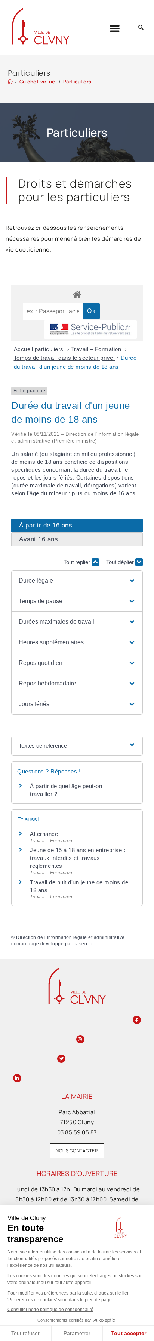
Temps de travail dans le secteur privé (64, 358)
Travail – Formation (97, 349)
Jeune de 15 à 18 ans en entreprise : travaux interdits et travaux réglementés (77, 858)
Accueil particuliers (39, 349)
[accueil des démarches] (77, 294)
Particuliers (77, 81)
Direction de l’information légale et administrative (70, 937)
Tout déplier (120, 562)
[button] (115, 28)
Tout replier (78, 562)
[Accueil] (10, 81)
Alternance (44, 834)
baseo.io (83, 943)
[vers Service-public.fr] (90, 329)
